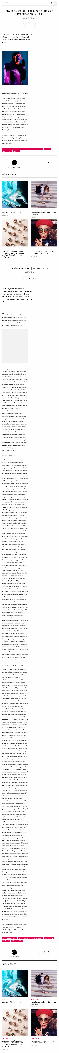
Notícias (8, 248)
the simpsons (49, 938)
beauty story (7, 151)
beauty (47, 149)
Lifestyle (37, 210)
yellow (20, 940)
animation (6, 940)
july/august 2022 (36, 149)
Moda (3, 210)
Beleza (32, 210)
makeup (16, 151)
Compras (37, 248)
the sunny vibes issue (22, 149)
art (13, 940)
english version (8, 149)
